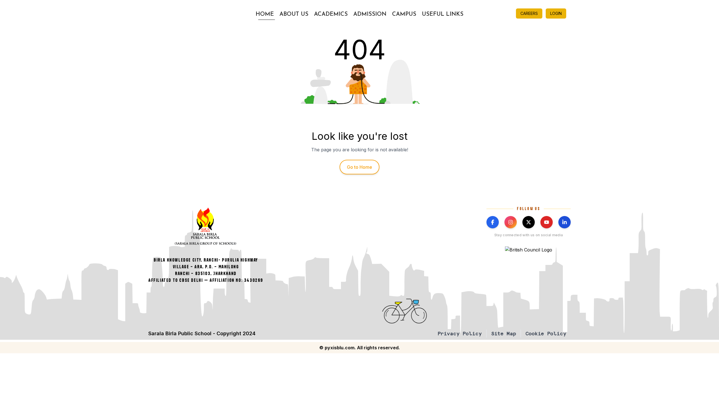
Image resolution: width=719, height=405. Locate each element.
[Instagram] (510, 222)
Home (265, 14)
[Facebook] (492, 222)
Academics (331, 14)
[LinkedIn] (564, 222)
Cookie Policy (545, 333)
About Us (293, 14)
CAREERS (529, 13)
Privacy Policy (460, 333)
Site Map (503, 333)
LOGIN (556, 13)
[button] (446, 311)
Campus (404, 14)
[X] (528, 222)
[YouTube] (546, 222)
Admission (369, 14)
